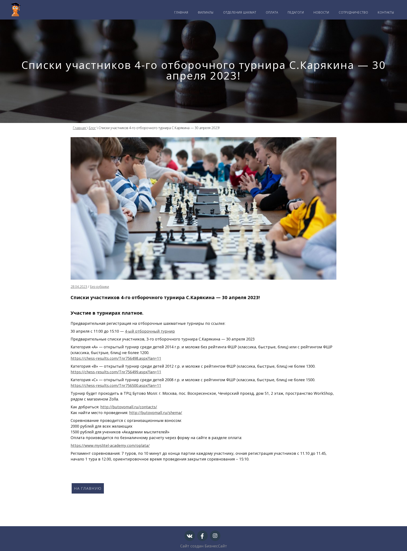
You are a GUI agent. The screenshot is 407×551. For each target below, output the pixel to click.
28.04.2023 (79, 286)
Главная (181, 12)
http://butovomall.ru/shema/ (155, 412)
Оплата (272, 12)
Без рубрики (99, 286)
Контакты (386, 12)
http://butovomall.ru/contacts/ (128, 406)
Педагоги (296, 12)
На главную (88, 488)
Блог (92, 128)
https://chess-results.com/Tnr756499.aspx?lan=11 (116, 371)
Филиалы (206, 12)
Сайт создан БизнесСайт (203, 545)
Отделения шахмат (239, 12)
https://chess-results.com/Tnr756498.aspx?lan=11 (116, 358)
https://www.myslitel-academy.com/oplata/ (110, 445)
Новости (321, 12)
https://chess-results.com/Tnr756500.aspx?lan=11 (116, 385)
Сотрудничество (353, 12)
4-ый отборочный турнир (150, 331)
